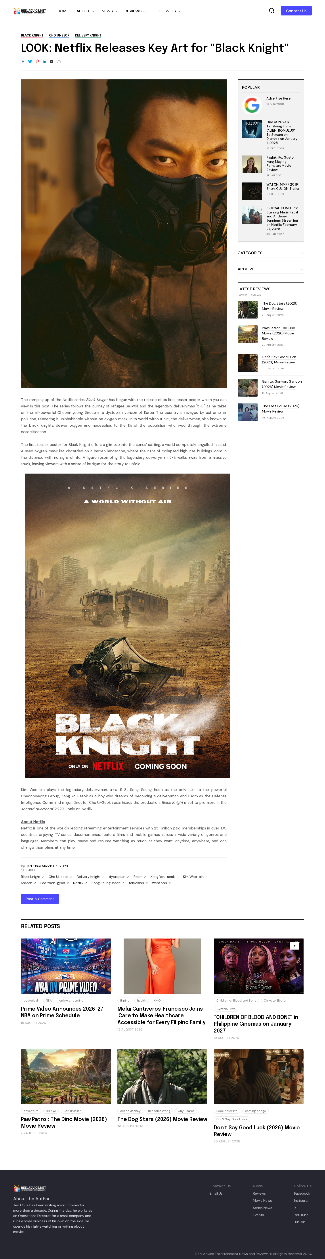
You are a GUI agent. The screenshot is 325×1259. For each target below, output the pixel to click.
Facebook (302, 1194)
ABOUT (83, 11)
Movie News (262, 1201)
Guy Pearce (186, 1111)
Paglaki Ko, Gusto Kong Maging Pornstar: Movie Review (280, 163)
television (136, 883)
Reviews (259, 1194)
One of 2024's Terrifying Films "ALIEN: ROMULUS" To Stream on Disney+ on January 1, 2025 (282, 132)
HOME (63, 11)
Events (258, 1215)
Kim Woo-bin (193, 877)
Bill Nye (51, 1111)
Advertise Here (278, 98)
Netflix (78, 883)
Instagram (302, 1201)
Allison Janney (130, 1111)
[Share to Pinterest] (37, 62)
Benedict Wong (159, 1111)
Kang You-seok (163, 877)
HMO (157, 1000)
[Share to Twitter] (30, 62)
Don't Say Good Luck (231, 1119)
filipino (125, 1000)
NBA (49, 1000)
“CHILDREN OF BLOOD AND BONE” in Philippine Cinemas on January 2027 (256, 1024)
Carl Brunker (72, 1111)
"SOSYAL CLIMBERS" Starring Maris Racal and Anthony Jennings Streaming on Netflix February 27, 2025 (282, 218)
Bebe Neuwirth (226, 1111)
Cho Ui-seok (59, 35)
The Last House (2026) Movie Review (280, 409)
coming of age (255, 1111)
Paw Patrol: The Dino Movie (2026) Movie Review (278, 333)
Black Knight (32, 35)
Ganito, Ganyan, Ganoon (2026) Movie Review (282, 384)
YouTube (301, 1215)
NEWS (107, 11)
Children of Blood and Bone (236, 1000)
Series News (262, 1208)
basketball (31, 1000)
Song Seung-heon (106, 883)
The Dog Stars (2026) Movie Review (279, 306)
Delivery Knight (88, 35)
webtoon (159, 883)
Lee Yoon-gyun (52, 883)
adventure (31, 1111)
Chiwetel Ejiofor (275, 1000)
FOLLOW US (164, 11)
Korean (26, 883)
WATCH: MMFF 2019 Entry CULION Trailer (283, 186)
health (141, 1000)
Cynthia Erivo (226, 1009)
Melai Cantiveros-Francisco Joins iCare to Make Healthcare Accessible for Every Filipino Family (161, 1016)
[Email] (52, 62)
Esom (138, 877)
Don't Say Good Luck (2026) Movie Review (279, 360)
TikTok (299, 1222)
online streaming (71, 1000)
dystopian (117, 877)
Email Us (216, 1194)
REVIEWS (133, 11)
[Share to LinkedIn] (44, 62)
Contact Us (296, 10)
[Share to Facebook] (23, 62)
